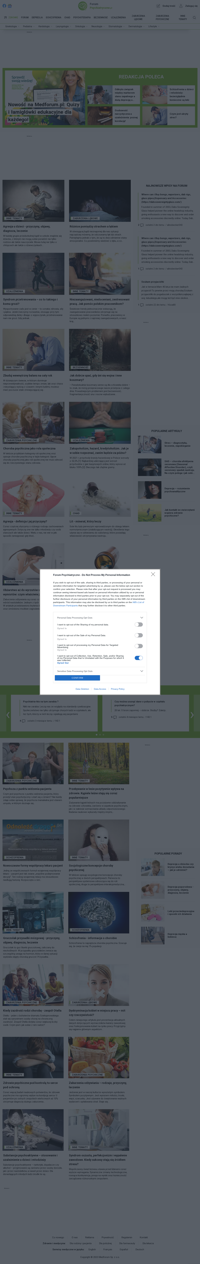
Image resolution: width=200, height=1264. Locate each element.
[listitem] (100, 617)
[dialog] (100, 632)
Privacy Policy (118, 689)
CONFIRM (77, 678)
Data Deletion (82, 689)
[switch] (139, 624)
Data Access (100, 689)
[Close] (154, 575)
